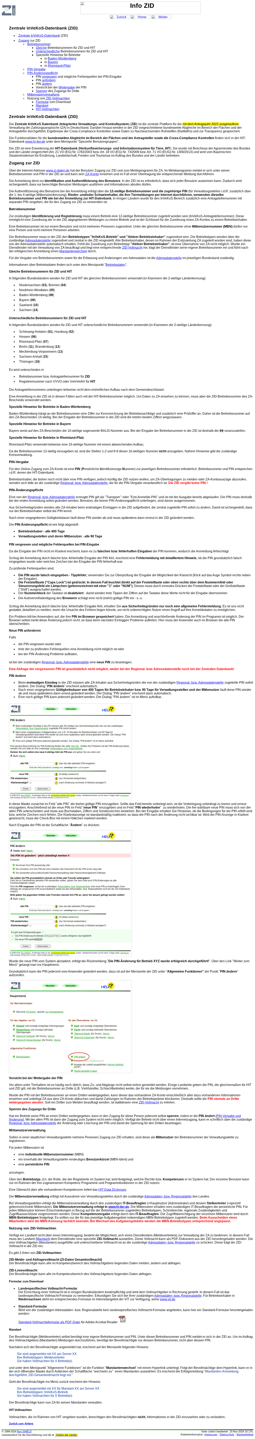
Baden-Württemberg (62, 58)
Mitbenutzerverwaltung (43, 94)
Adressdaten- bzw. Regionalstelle (168, 1196)
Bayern (53, 62)
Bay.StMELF (24, 1431)
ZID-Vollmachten (58, 98)
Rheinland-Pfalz (59, 65)
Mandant (42, 105)
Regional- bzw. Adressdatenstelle (84, 483)
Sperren (41, 91)
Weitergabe (67, 87)
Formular (42, 102)
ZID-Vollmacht (132, 247)
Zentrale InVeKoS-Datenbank (39, 35)
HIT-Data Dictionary (112, 1189)
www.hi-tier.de (35, 141)
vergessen (49, 76)
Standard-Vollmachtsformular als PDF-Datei (49, 1322)
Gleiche (41, 47)
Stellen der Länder (66, 1434)
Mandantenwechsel (73, 251)
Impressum (210, 1434)
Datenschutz (227, 1434)
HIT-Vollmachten (47, 109)
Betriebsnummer (39, 44)
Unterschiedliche (48, 51)
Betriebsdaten (115, 264)
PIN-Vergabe (36, 69)
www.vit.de (167, 1299)
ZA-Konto (92, 174)
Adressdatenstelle (38, 240)
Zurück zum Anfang (21, 1423)
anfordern (49, 80)
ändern (47, 83)
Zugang (23, 40)
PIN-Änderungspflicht (42, 73)
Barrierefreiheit (245, 1434)
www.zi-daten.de (58, 170)
